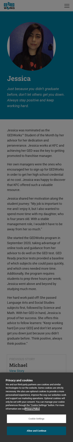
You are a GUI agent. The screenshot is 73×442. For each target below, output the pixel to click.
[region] (36, 407)
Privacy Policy (32, 408)
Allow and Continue (36, 430)
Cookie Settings (36, 418)
